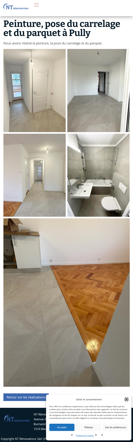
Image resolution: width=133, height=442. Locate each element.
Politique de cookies (85, 435)
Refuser (89, 427)
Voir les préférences (115, 427)
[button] (126, 399)
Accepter (62, 427)
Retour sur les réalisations (26, 397)
